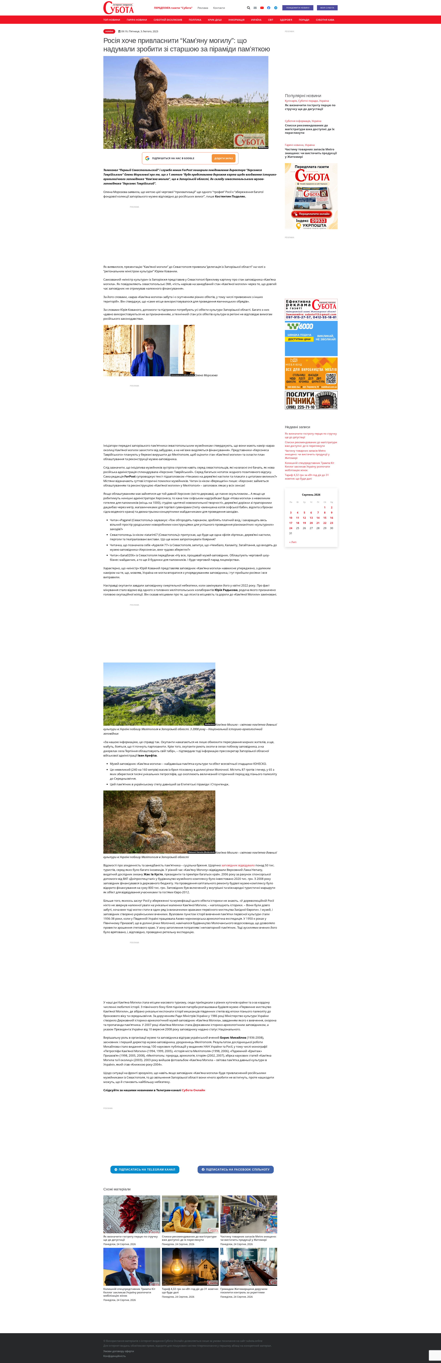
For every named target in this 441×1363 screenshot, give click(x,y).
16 (331, 517)
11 (297, 517)
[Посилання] (118, 7)
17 (290, 523)
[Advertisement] (190, 234)
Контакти (219, 7)
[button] (248, 7)
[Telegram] (276, 8)
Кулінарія (291, 100)
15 (324, 517)
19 (304, 523)
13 (311, 517)
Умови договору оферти (118, 1351)
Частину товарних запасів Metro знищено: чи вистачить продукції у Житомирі (248, 1238)
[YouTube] (262, 8)
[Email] (255, 8)
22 (324, 523)
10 (290, 517)
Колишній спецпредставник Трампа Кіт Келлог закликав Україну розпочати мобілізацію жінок (129, 1292)
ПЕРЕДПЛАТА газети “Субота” (173, 7)
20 (311, 523)
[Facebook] (269, 8)
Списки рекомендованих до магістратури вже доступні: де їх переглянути (189, 1238)
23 (331, 523)
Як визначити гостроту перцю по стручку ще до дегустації (130, 1238)
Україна (324, 100)
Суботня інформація (297, 121)
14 (318, 517)
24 (290, 528)
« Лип (292, 542)
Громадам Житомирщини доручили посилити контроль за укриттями (243, 1290)
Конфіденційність (114, 1356)
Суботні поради (308, 100)
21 (318, 523)
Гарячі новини (294, 145)
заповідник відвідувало (238, 865)
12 (304, 517)
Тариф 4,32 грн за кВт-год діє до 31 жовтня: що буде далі (190, 1290)
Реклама (203, 7)
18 (297, 523)
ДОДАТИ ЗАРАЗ (223, 158)
